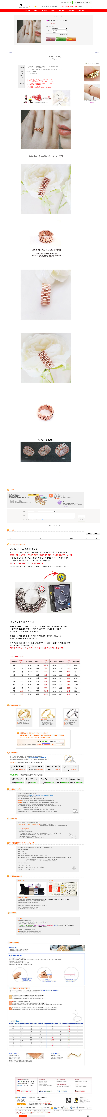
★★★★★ (45, 520)
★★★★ (39, 520)
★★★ (34, 520)
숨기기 (88, 1116)
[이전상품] (9, 52)
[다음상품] (97, 52)
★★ (30, 520)
